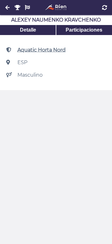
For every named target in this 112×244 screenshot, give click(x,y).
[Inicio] (55, 8)
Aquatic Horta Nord (41, 50)
